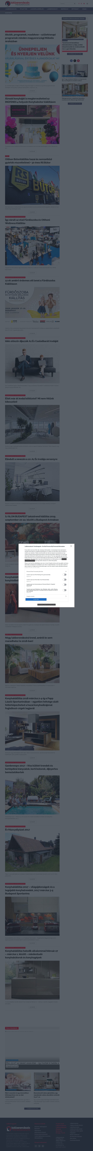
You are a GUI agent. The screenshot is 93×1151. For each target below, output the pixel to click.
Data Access (46, 604)
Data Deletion (40, 604)
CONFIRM (36, 599)
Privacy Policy (52, 604)
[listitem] (46, 571)
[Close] (71, 546)
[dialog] (46, 575)
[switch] (64, 575)
